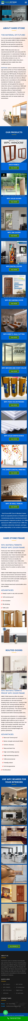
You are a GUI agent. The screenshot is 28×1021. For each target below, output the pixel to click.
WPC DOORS (19, 984)
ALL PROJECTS (14, 946)
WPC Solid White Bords (14, 436)
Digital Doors (19, 990)
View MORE (14, 167)
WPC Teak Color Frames (14, 402)
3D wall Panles (19, 993)
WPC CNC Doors (14, 232)
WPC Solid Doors (14, 198)
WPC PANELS (6, 984)
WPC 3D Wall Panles (14, 503)
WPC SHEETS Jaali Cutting (14, 334)
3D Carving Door (20, 987)
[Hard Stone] (9, 2)
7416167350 (15, 1018)
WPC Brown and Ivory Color (14, 368)
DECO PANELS (14, 165)
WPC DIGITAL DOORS (14, 266)
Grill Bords (5, 993)
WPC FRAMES (6, 987)
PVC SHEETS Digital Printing (14, 470)
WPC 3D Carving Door (14, 300)
